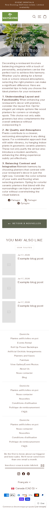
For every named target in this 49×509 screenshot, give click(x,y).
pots (30, 31)
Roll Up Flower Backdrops (24, 347)
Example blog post (30, 258)
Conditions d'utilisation (24, 403)
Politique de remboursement (24, 407)
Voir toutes (24, 248)
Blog (24, 377)
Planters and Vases (24, 355)
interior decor (30, 29)
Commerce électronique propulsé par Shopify (24, 507)
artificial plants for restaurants (16, 26)
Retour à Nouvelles (26, 223)
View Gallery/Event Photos (24, 364)
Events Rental (24, 343)
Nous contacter (24, 373)
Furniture (24, 360)
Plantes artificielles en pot (24, 338)
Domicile (24, 334)
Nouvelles (24, 398)
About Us (25, 369)
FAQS (24, 411)
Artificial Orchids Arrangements (24, 351)
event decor (17, 29)
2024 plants (10, 24)
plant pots (22, 31)
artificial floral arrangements (30, 24)
